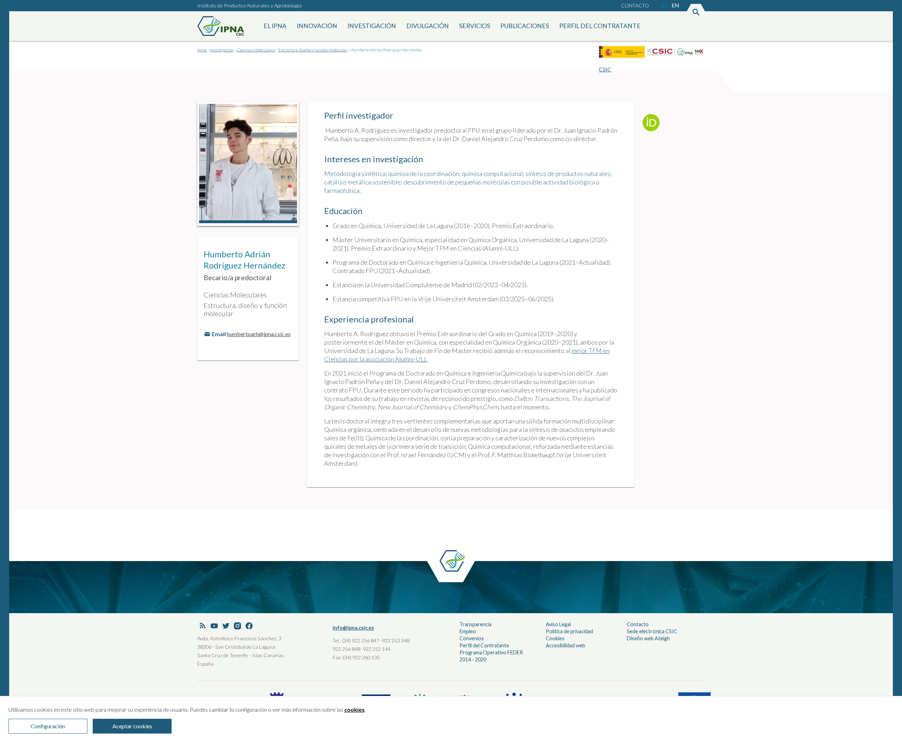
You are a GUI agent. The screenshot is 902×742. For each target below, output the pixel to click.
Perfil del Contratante (484, 645)
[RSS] (202, 626)
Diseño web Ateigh (648, 638)
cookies (354, 709)
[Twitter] (226, 626)
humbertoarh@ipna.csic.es (259, 334)
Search (696, 13)
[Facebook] (249, 626)
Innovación (317, 26)
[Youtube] (214, 626)
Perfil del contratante (600, 26)
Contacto (635, 5)
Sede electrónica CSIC (652, 631)
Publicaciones (524, 26)
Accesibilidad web (565, 645)
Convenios (471, 638)
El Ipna (275, 26)
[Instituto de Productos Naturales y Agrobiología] (222, 26)
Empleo (467, 631)
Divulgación (427, 26)
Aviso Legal (558, 624)
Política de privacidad (569, 631)
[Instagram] (237, 626)
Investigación (371, 26)
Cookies (555, 638)
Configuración (48, 726)
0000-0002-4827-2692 (654, 125)
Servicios (474, 26)
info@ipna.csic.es (353, 628)
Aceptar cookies (132, 726)
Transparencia (475, 624)
